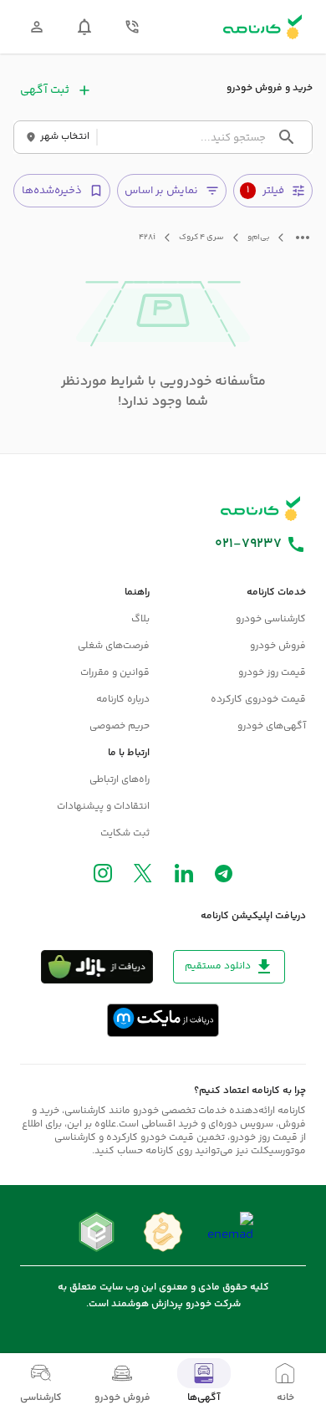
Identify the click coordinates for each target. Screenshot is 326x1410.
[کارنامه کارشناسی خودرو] (260, 508)
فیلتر (265, 190)
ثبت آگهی (44, 90)
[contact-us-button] (132, 26)
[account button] (36, 26)
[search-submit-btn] (287, 137)
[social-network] (223, 877)
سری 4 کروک (201, 238)
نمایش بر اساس (161, 190)
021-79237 (248, 544)
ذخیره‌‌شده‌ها (52, 190)
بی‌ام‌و (258, 238)
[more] (303, 237)
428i (147, 238)
